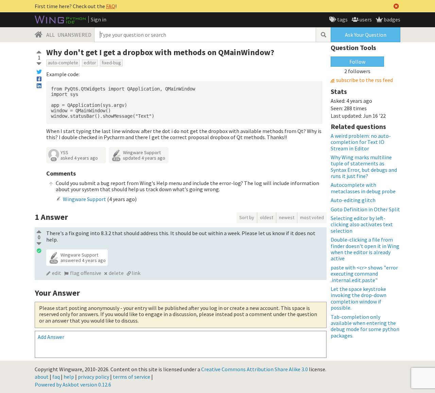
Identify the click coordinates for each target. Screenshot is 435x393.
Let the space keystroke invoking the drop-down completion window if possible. (358, 298)
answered (83, 260)
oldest (266, 217)
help (69, 376)
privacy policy (93, 376)
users (365, 19)
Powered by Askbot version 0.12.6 (73, 384)
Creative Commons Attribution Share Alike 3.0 (254, 369)
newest (286, 217)
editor (90, 63)
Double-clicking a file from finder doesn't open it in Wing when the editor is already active (365, 249)
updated (144, 158)
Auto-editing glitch (353, 200)
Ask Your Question (365, 34)
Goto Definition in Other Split (365, 209)
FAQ (110, 6)
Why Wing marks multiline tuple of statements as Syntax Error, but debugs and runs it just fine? (364, 166)
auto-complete (63, 63)
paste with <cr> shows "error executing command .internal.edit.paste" (364, 273)
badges (391, 19)
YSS (64, 152)
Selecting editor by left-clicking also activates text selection (362, 224)
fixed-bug (111, 63)
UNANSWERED (74, 34)
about (42, 376)
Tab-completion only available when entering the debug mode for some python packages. (365, 326)
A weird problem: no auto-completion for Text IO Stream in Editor (361, 142)
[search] (323, 34)
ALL (50, 34)
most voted (312, 217)
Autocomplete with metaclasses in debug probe (363, 187)
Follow (357, 61)
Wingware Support (142, 152)
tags (342, 19)
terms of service (131, 376)
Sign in (98, 19)
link (136, 273)
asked (79, 158)
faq (56, 376)
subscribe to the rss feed (364, 80)
